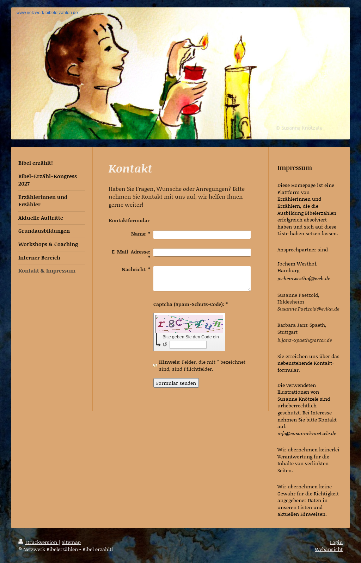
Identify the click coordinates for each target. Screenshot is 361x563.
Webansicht (329, 549)
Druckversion (42, 542)
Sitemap (71, 542)
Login (336, 542)
